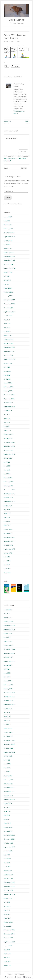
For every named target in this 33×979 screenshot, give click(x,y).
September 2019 (9, 501)
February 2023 (8, 339)
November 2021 (9, 399)
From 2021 (7, 122)
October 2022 (8, 355)
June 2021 (7, 418)
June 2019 (7, 513)
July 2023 (7, 320)
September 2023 (9, 312)
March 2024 (8, 288)
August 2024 (8, 272)
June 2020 (7, 466)
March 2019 (7, 525)
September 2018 (9, 549)
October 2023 (8, 308)
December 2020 (9, 442)
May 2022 (7, 375)
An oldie (27, 122)
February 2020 (8, 482)
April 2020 (7, 474)
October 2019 (8, 497)
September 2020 (9, 454)
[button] (7, 589)
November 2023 (9, 304)
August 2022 (8, 363)
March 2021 (7, 430)
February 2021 (8, 434)
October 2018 (8, 545)
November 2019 (9, 494)
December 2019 (9, 490)
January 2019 (8, 533)
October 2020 (8, 450)
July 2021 (7, 414)
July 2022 (7, 367)
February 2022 (8, 387)
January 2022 (8, 391)
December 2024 (9, 256)
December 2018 (9, 537)
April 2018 (7, 569)
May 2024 (7, 284)
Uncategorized (16, 76)
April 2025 (7, 244)
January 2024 (8, 296)
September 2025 (9, 237)
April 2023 (7, 331)
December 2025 (9, 233)
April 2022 (7, 379)
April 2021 (7, 426)
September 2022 (9, 359)
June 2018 (7, 561)
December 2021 (9, 395)
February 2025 (8, 252)
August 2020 (8, 458)
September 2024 (9, 268)
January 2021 (8, 438)
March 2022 (8, 383)
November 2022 (9, 351)
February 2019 (8, 529)
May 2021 (7, 422)
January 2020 (8, 486)
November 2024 (9, 260)
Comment (23, 151)
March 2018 (7, 573)
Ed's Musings (16, 19)
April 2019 (7, 521)
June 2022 (7, 371)
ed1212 (18, 41)
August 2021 (8, 411)
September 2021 (9, 407)
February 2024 (8, 292)
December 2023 (9, 300)
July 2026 (7, 221)
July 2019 (7, 509)
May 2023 (7, 328)
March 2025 (8, 248)
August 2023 (8, 316)
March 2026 (8, 225)
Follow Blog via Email (12, 177)
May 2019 (7, 517)
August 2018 (8, 553)
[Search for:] (12, 168)
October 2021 (8, 403)
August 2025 (8, 240)
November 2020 (9, 446)
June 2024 (7, 280)
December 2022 (9, 347)
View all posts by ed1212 (19, 112)
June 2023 (7, 323)
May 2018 (7, 565)
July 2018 (7, 557)
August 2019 (8, 505)
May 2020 (7, 470)
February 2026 (8, 229)
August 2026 (8, 217)
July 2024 (7, 276)
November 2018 (9, 541)
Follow (8, 197)
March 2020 (8, 478)
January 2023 (8, 343)
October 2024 (8, 264)
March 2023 (8, 335)
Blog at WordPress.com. (17, 974)
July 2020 (7, 462)
